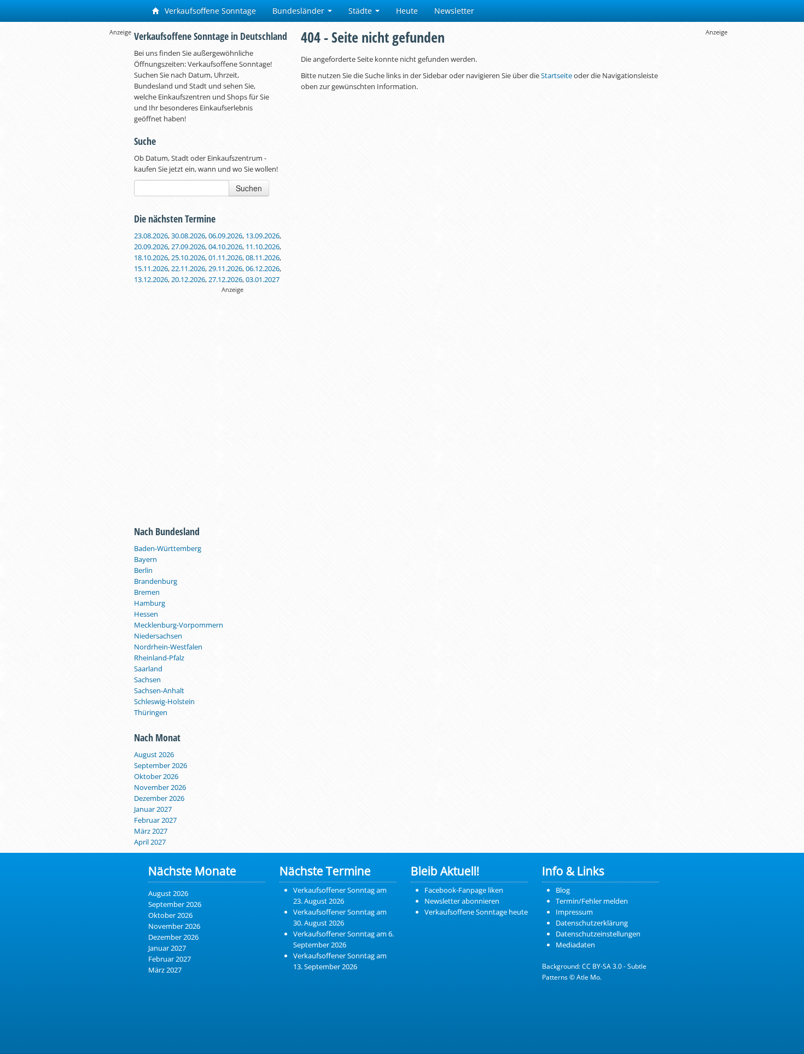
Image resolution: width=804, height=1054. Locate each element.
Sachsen (147, 679)
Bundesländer (299, 10)
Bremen (147, 592)
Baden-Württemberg (167, 548)
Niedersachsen (158, 636)
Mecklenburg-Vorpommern (178, 625)
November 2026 (160, 787)
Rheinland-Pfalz (159, 658)
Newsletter (454, 10)
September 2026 (160, 765)
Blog (563, 890)
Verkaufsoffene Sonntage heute (476, 912)
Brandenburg (155, 581)
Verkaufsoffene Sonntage (209, 10)
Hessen (146, 614)
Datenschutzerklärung (592, 923)
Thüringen (150, 712)
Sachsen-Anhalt (159, 690)
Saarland (148, 669)
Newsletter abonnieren (461, 901)
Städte (361, 10)
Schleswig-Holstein (164, 701)
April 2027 (150, 842)
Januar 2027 (153, 809)
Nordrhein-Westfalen (168, 647)
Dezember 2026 (159, 798)
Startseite (556, 75)
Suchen (249, 188)
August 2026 (154, 754)
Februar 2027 (155, 820)
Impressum (574, 912)
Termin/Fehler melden (592, 901)
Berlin (143, 570)
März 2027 (150, 831)
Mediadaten (575, 945)
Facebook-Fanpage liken (463, 890)
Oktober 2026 (156, 776)
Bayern (145, 559)
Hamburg (149, 603)
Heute (407, 10)
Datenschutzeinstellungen (598, 934)
